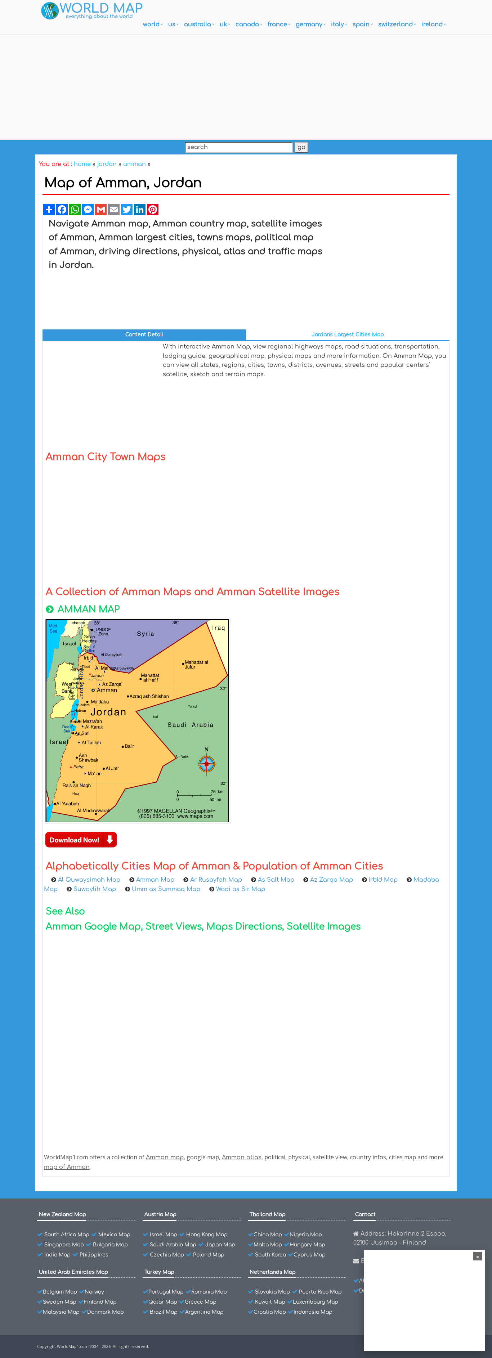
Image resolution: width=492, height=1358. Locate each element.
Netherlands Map (273, 1272)
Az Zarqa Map (331, 880)
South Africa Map (66, 1234)
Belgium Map (60, 1292)
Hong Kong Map (207, 1234)
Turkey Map (159, 1272)
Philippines (94, 1255)
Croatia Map (270, 1312)
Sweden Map (59, 1302)
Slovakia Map (272, 1292)
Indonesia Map (313, 1312)
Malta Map (268, 1244)
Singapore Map (64, 1244)
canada (247, 24)
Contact (365, 1214)
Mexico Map (114, 1234)
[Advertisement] (246, 85)
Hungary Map (307, 1244)
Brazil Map (164, 1312)
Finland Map (100, 1302)
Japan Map (220, 1244)
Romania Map (209, 1292)
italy (337, 24)
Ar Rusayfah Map (216, 880)
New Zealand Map (62, 1214)
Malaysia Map (61, 1312)
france (277, 24)
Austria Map (160, 1214)
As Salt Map (276, 880)
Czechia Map (167, 1255)
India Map (57, 1255)
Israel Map (163, 1234)
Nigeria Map (306, 1234)
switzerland (395, 24)
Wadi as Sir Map (240, 889)
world (151, 24)
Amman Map (155, 880)
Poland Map (208, 1255)
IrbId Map (383, 880)
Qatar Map (162, 1302)
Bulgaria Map (110, 1244)
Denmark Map (105, 1312)
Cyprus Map (310, 1255)
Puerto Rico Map (320, 1292)
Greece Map (200, 1302)
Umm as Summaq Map (166, 889)
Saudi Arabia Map (173, 1244)
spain (361, 24)
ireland (432, 24)
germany (309, 24)
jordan (107, 164)
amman (134, 164)
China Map (268, 1234)
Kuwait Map (270, 1302)
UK (223, 24)
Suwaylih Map (94, 889)
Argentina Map (204, 1312)
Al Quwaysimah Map (89, 880)
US (171, 24)
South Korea (270, 1255)
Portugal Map (166, 1292)
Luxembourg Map (315, 1302)
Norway (94, 1292)
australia (197, 24)
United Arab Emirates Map (73, 1272)
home (82, 164)
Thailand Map (268, 1214)
